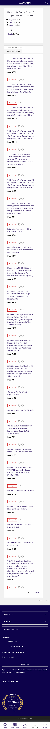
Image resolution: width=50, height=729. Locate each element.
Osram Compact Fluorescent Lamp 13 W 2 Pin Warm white (20, 450)
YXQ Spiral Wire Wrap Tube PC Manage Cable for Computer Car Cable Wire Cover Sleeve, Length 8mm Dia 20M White (20, 111)
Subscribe (25, 664)
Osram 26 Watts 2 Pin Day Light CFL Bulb (18, 525)
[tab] (25, 614)
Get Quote (12, 80)
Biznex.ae (28, 718)
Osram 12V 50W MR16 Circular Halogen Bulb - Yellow (20, 507)
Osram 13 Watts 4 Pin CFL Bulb (20, 410)
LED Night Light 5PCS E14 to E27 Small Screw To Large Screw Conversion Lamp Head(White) (19, 295)
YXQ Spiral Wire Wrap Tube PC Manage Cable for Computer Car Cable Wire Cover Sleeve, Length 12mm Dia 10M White (20, 184)
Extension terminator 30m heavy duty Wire (19, 230)
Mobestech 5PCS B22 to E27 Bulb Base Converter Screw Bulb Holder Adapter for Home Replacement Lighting (20, 272)
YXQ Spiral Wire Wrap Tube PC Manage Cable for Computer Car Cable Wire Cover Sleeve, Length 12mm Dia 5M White (20, 88)
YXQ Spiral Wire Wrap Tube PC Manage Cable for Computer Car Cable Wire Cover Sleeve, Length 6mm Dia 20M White (20, 135)
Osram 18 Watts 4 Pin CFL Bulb (20, 490)
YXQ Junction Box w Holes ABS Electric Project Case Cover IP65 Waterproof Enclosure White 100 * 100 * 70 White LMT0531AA (20, 159)
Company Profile (13, 51)
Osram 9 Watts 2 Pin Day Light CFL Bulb (18, 393)
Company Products (14, 47)
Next (37, 592)
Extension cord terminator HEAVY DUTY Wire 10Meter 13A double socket (20, 249)
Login (11, 19)
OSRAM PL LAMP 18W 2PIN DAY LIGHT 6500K (20, 544)
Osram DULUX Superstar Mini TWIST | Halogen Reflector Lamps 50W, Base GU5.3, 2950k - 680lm (19, 430)
